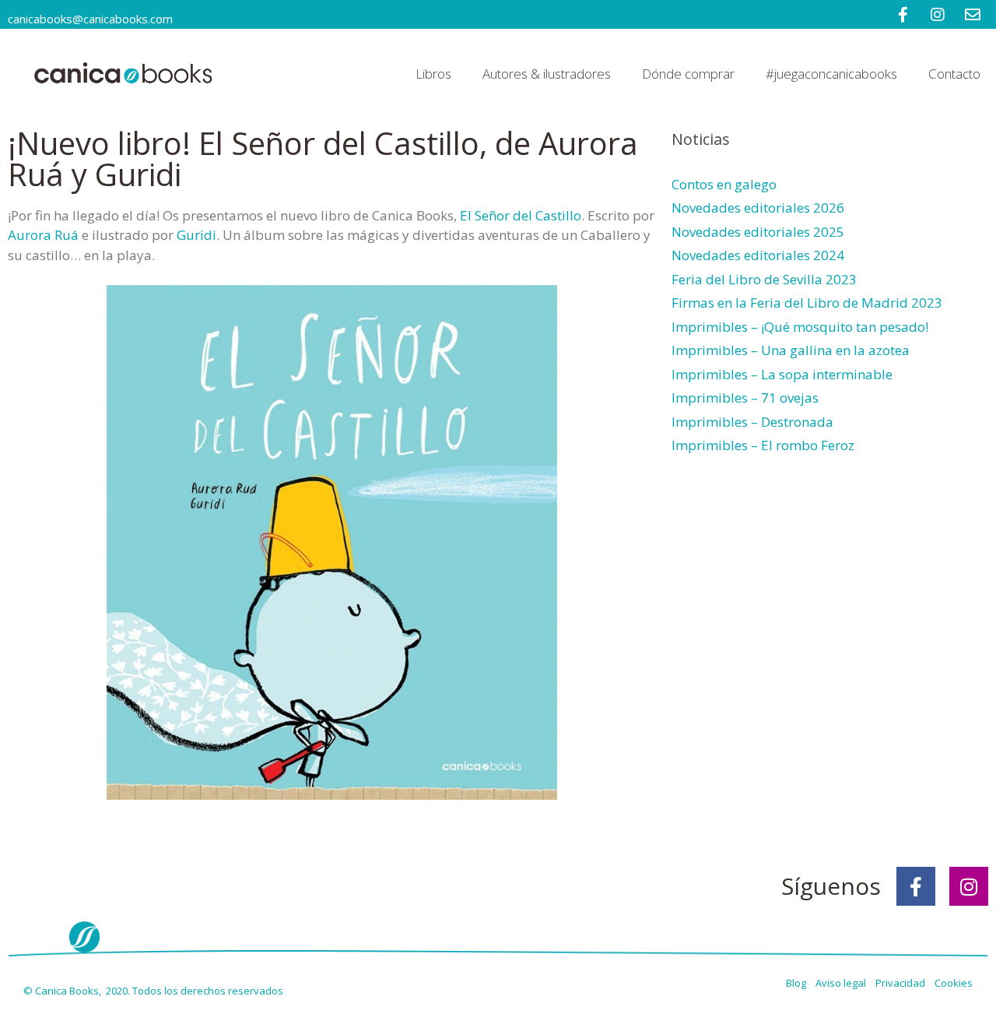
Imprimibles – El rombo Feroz (763, 445)
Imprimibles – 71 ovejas (745, 398)
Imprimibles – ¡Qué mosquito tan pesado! (800, 327)
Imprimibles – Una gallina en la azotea (791, 350)
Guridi (196, 235)
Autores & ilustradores (546, 74)
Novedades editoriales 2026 (758, 208)
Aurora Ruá (43, 235)
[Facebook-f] (915, 886)
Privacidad (903, 983)
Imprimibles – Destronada (752, 422)
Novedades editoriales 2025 (758, 232)
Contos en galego (724, 184)
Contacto (954, 74)
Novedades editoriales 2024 (758, 255)
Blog (797, 983)
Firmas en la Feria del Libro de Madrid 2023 (807, 303)
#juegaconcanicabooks (831, 74)
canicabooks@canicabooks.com (90, 18)
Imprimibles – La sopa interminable (782, 374)
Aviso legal (841, 983)
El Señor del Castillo (520, 215)
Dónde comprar (688, 74)
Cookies (954, 983)
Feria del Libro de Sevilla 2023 (764, 279)
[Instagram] (968, 886)
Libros (433, 74)
